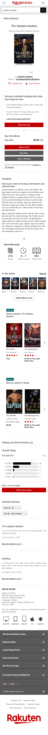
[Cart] (43, 3)
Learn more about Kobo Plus (18, 119)
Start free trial (24, 125)
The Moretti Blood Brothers (28, 79)
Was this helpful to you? (11, 544)
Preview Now (17, 83)
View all (42, 274)
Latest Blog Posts (11, 650)
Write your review (24, 490)
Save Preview (34, 83)
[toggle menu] (4, 3)
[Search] (43, 10)
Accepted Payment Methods (16, 675)
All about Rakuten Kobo (14, 634)
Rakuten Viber (29, 700)
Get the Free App (11, 666)
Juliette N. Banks (25, 77)
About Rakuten (30, 708)
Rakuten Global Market (15, 704)
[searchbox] (24, 10)
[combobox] (11, 508)
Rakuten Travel (34, 704)
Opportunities (9, 642)
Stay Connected (10, 658)
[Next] (44, 342)
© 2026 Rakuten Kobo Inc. (13, 691)
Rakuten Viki (16, 700)
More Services (16, 708)
